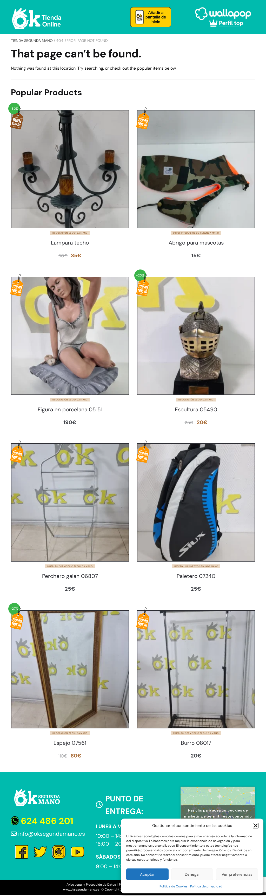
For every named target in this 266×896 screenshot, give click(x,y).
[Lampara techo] (70, 169)
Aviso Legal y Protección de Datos (91, 884)
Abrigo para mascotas (196, 243)
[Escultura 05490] (196, 336)
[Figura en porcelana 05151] (70, 336)
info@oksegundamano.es (51, 834)
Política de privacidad (206, 886)
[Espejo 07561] (70, 669)
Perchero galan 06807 (70, 576)
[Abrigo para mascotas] (196, 169)
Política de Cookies (173, 886)
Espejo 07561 (70, 743)
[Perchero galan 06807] (70, 502)
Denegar (192, 874)
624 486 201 (46, 821)
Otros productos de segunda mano (196, 233)
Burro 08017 (196, 743)
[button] (255, 825)
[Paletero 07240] (196, 502)
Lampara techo (70, 243)
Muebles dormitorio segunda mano (70, 566)
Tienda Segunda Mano (32, 40)
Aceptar (147, 874)
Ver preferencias (237, 874)
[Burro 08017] (196, 669)
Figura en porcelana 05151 (70, 409)
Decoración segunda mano (70, 233)
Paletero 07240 (196, 576)
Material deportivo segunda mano (196, 566)
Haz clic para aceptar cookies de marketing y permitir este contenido (218, 813)
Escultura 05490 (196, 409)
